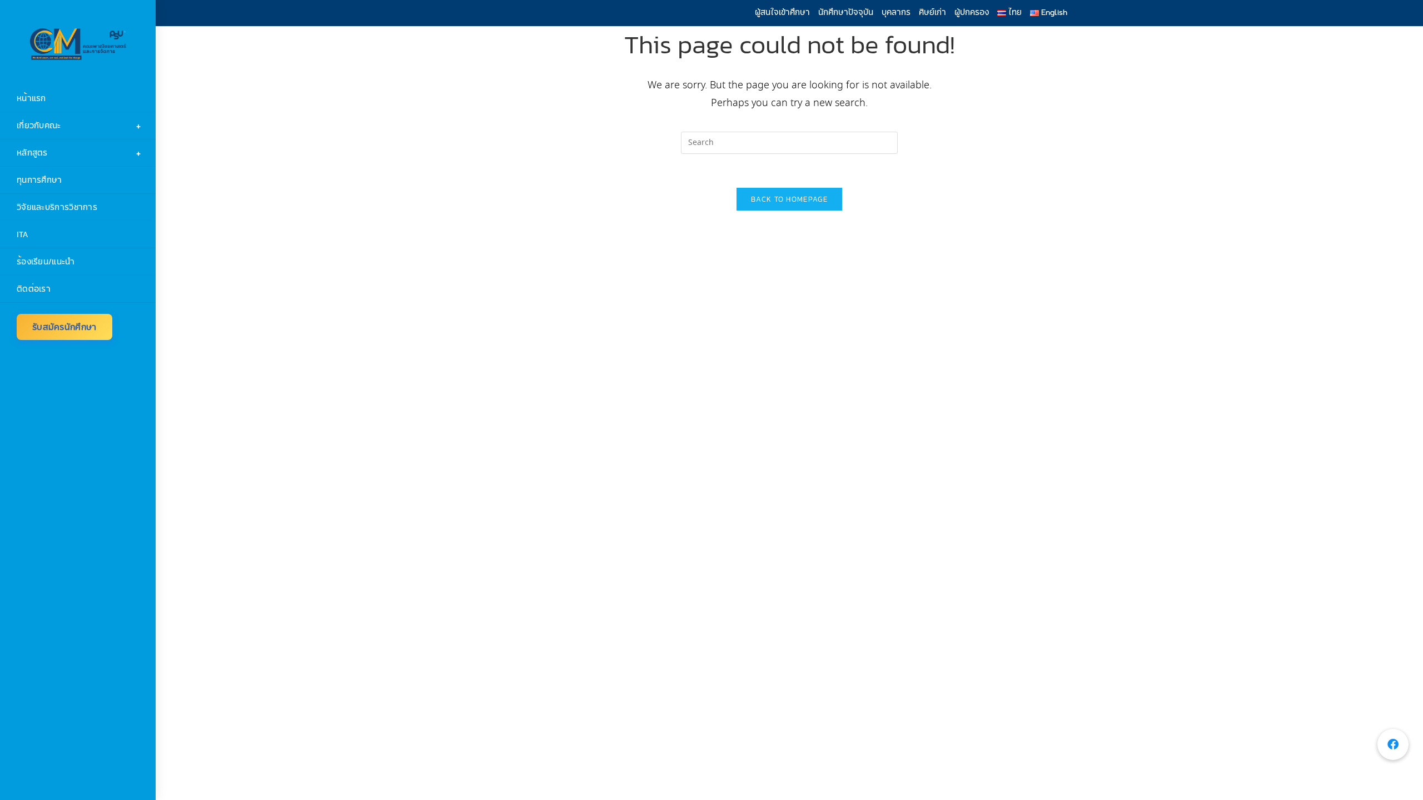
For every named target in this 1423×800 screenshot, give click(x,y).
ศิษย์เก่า (932, 12)
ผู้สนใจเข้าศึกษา (782, 12)
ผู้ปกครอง (971, 12)
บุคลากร (896, 12)
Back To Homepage (789, 199)
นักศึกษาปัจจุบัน (845, 12)
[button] (1393, 744)
